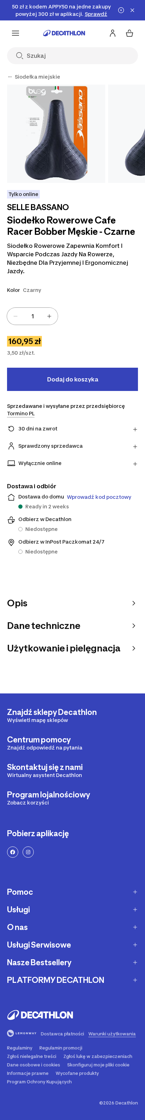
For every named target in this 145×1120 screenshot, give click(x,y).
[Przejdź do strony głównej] (64, 33)
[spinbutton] (32, 316)
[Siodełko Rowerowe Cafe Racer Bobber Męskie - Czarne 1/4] (56, 134)
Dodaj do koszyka (72, 379)
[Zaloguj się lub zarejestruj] (112, 33)
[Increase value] (49, 316)
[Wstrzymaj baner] (121, 10)
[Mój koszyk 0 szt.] (129, 33)
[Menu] (15, 33)
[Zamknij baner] (132, 10)
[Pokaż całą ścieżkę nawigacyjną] (10, 77)
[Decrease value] (15, 316)
